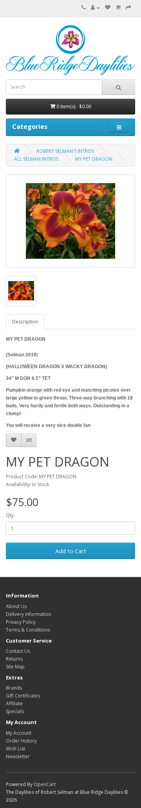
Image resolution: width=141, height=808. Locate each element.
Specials (15, 711)
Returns (14, 658)
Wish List (15, 748)
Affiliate (14, 703)
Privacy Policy (21, 622)
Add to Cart (70, 551)
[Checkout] (128, 7)
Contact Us (18, 651)
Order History (21, 740)
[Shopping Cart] (118, 7)
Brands (14, 688)
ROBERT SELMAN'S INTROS (65, 151)
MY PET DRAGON (93, 159)
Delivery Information (28, 614)
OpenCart (45, 784)
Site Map (15, 666)
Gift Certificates (23, 695)
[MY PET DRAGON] (70, 221)
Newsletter (18, 756)
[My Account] (95, 7)
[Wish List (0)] (107, 7)
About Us (16, 606)
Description (25, 321)
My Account (18, 733)
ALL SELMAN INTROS (36, 159)
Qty (10, 515)
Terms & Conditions (28, 629)
